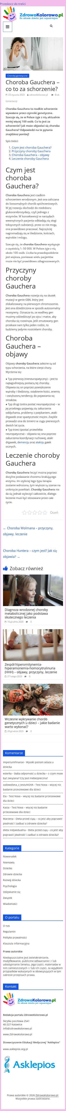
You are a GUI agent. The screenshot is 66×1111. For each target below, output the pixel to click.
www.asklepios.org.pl (15, 1049)
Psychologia (10, 886)
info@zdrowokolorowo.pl (17, 1028)
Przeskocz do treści (13, 4)
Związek (7, 898)
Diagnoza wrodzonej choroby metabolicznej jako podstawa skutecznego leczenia (26, 613)
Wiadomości (10, 904)
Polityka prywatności (15, 937)
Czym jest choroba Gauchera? (31, 147)
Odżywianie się (11, 892)
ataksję (40, 442)
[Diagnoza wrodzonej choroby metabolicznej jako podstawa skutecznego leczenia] (33, 577)
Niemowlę (8, 862)
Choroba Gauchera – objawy (30, 155)
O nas (6, 925)
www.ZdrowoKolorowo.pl (17, 1034)
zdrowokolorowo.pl (38, 94)
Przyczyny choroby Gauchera (31, 151)
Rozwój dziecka (12, 880)
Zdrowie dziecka (12, 874)
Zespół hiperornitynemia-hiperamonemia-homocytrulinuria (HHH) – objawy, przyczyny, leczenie (31, 668)
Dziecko (7, 868)
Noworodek (9, 856)
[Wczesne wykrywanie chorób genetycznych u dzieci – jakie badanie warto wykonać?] (33, 686)
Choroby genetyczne (17, 75)
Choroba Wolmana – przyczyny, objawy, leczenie (28, 531)
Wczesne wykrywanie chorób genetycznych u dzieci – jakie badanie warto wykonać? (32, 723)
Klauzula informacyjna (16, 943)
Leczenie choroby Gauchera (30, 159)
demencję (23, 442)
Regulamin (9, 931)
